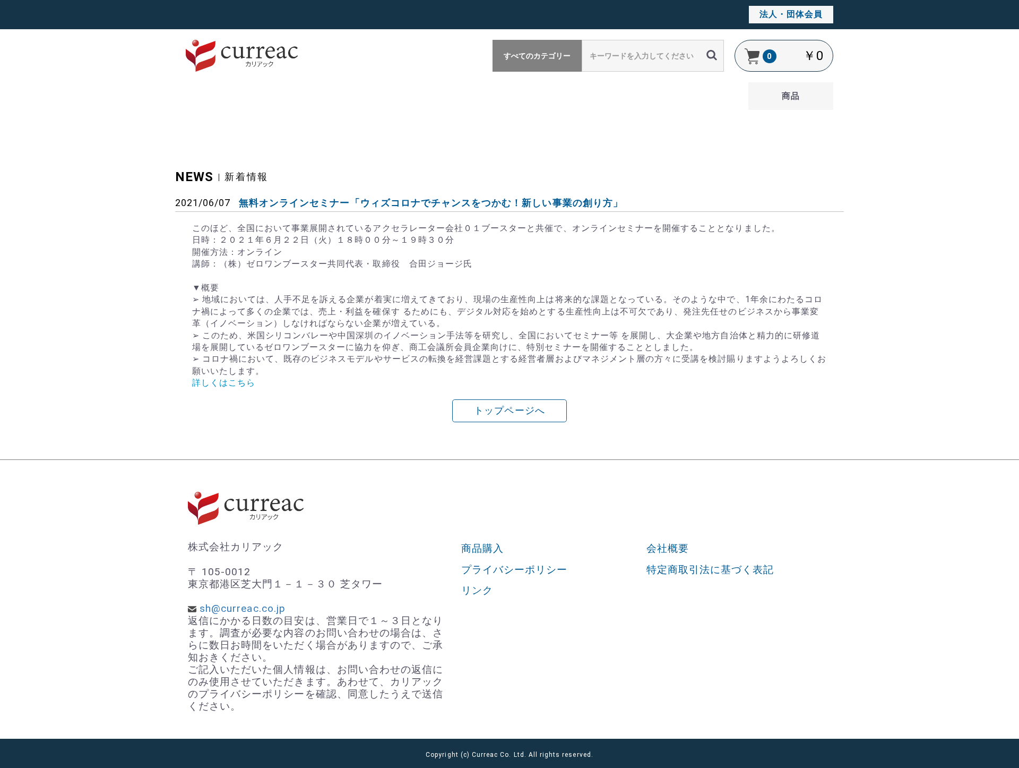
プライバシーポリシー (514, 570)
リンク (477, 590)
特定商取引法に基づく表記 (710, 570)
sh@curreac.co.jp (243, 608)
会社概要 (667, 548)
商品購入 (482, 548)
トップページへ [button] (509, 410)
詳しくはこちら (223, 383)
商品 (791, 96)
